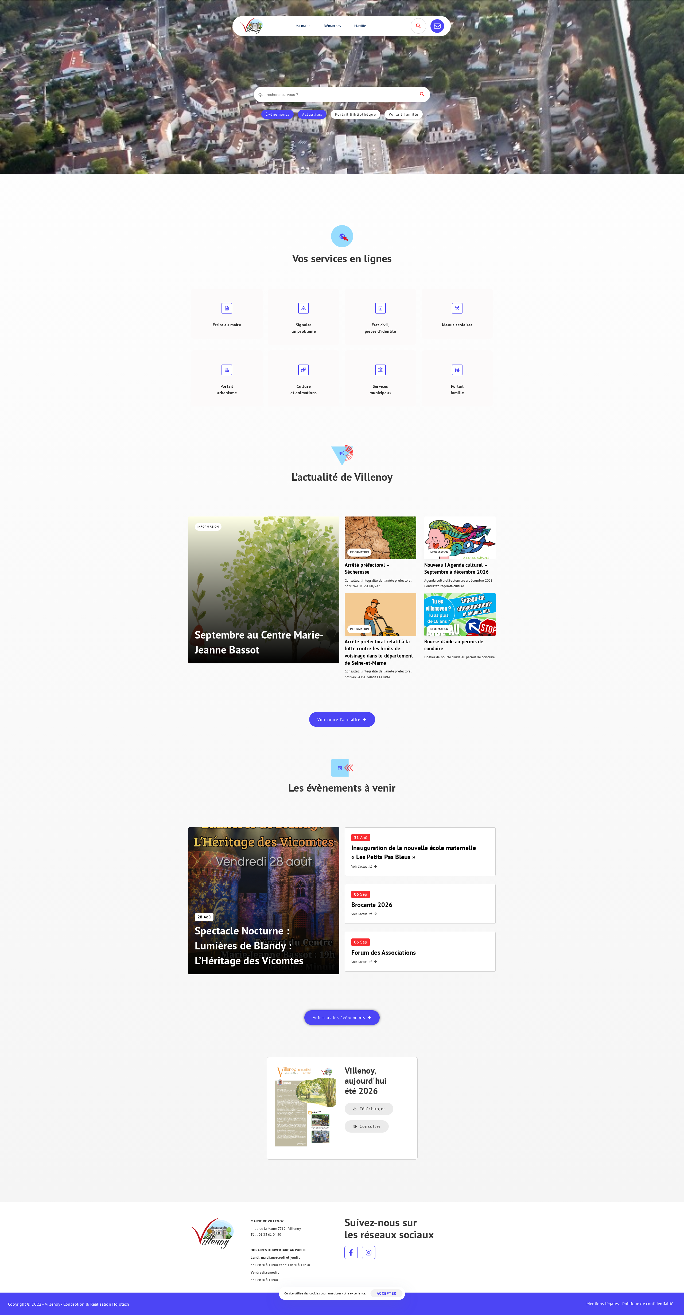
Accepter (387, 1293)
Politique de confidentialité (647, 1303)
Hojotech (120, 1304)
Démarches (332, 26)
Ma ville (360, 26)
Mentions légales (602, 1303)
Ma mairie (303, 26)
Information (208, 527)
